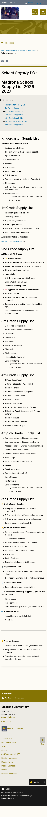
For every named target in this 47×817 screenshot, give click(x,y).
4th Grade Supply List (14, 118)
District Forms (7, 762)
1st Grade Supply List (14, 108)
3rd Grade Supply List (14, 115)
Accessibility (6, 738)
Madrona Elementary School (13, 50)
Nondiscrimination (8, 742)
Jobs (3, 746)
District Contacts (8, 766)
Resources (9, 43)
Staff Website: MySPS (10, 754)
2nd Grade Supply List (14, 111)
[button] (15, 2)
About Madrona (8, 717)
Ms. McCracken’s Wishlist (11, 241)
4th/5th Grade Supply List (16, 121)
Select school (7, 2)
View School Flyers (15, 728)
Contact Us (6, 721)
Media (4, 770)
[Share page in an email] (2, 61)
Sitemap (4, 750)
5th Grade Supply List (14, 125)
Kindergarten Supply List (15, 105)
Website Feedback (9, 773)
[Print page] (7, 61)
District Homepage (9, 758)
